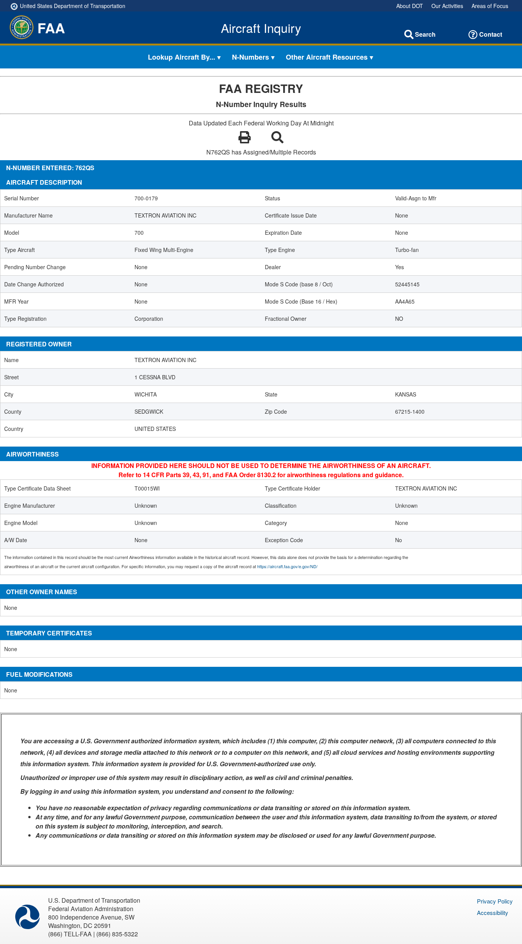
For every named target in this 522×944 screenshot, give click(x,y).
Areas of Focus (490, 6)
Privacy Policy (495, 901)
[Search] (408, 34)
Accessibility (492, 912)
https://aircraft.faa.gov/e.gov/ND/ (287, 566)
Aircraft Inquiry (261, 27)
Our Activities (447, 6)
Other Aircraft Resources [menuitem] (327, 57)
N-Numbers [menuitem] (250, 57)
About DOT (409, 6)
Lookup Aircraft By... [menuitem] (181, 57)
